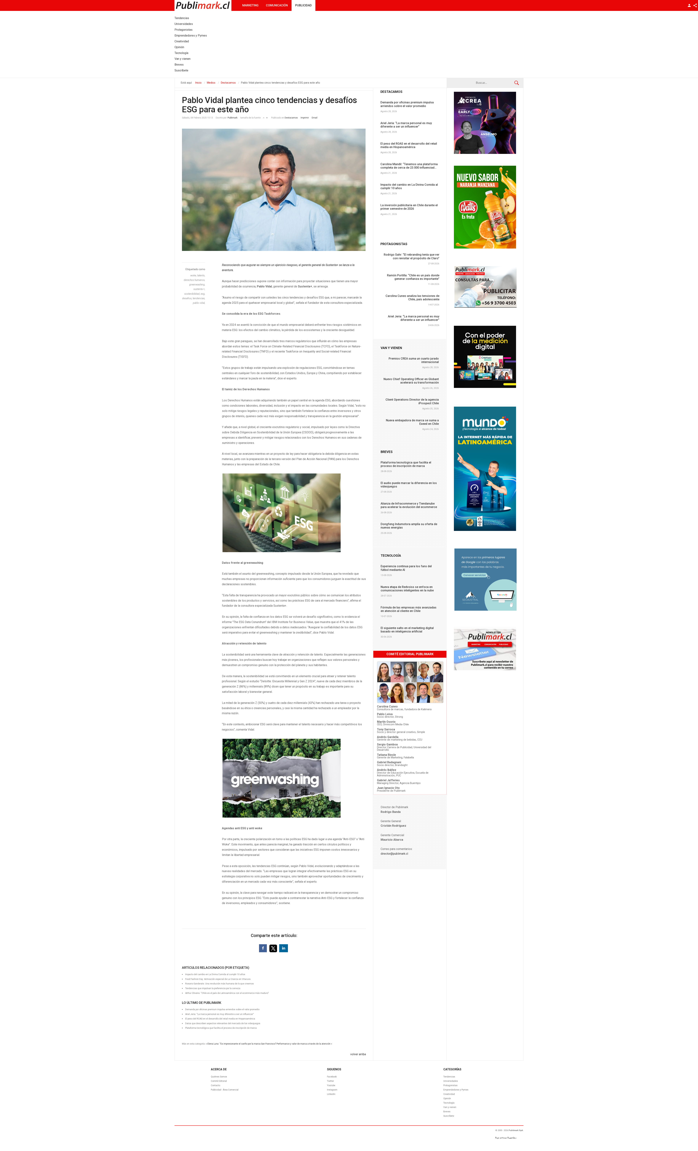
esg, (203, 293)
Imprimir (305, 117)
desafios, (187, 298)
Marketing (250, 5)
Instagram (332, 1089)
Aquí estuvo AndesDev (505, 1138)
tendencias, (199, 298)
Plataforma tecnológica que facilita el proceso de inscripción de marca (221, 1028)
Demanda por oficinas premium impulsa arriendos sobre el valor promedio (407, 104)
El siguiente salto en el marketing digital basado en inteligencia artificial (407, 629)
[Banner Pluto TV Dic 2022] (485, 387)
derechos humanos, (194, 280)
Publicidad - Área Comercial (224, 1089)
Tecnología (448, 1103)
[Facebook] (263, 948)
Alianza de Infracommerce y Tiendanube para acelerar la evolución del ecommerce (409, 505)
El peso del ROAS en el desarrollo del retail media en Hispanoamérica (408, 145)
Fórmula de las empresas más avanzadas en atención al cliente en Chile (408, 609)
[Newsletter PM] (485, 669)
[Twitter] (273, 948)
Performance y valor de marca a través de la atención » (304, 1044)
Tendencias (449, 1076)
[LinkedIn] (283, 948)
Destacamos (291, 117)
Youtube (331, 1085)
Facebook (332, 1076)
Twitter (330, 1081)
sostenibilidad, (192, 293)
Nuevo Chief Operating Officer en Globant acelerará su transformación (411, 380)
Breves (446, 1111)
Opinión (447, 1098)
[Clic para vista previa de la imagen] (274, 190)
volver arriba (358, 1054)
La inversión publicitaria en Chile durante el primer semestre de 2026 (409, 206)
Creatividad (449, 1094)
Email (314, 117)
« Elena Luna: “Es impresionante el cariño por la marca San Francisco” (241, 1044)
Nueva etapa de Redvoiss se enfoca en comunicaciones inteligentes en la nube (407, 588)
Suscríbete (448, 1116)
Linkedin (331, 1094)
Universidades (450, 1081)
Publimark (232, 117)
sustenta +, (199, 289)
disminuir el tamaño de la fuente (263, 117)
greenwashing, (197, 284)
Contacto (215, 1085)
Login (689, 5)
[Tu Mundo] (485, 530)
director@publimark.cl (394, 853)
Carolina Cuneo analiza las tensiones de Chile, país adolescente (412, 297)
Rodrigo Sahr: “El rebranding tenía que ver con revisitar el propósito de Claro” (411, 256)
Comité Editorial (219, 1081)
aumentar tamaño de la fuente (267, 117)
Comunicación (277, 5)
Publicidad (303, 5)
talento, (201, 275)
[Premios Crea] (485, 153)
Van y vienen (449, 1107)
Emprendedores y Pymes (455, 1089)
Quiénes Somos (219, 1076)
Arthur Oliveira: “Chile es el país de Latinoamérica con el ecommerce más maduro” (227, 993)
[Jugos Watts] (485, 247)
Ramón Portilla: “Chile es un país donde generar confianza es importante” (413, 277)
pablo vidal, (199, 302)
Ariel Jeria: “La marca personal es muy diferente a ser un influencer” (406, 124)
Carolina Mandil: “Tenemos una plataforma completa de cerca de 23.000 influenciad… (409, 165)
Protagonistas (450, 1085)
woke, (193, 275)
